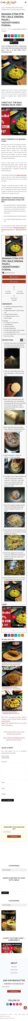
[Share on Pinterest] (12, 35)
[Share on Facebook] (9, 35)
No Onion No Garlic (15, 717)
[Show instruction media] (21, 340)
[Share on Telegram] (15, 35)
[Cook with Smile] (9, 4)
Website (3, 794)
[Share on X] (5, 35)
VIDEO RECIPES (5, 721)
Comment (4, 761)
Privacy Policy (14, 972)
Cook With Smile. (20, 1014)
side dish (23, 719)
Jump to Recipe (9, 39)
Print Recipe (15, 42)
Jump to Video (20, 39)
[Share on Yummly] (22, 35)
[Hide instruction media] (24, 340)
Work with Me (14, 969)
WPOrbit (11, 1018)
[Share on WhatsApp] (19, 35)
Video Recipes (9, 725)
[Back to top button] (25, 1008)
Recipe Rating (5, 756)
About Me (14, 966)
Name (3, 782)
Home (2, 7)
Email (3, 788)
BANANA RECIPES (14, 723)
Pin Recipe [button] (15, 281)
